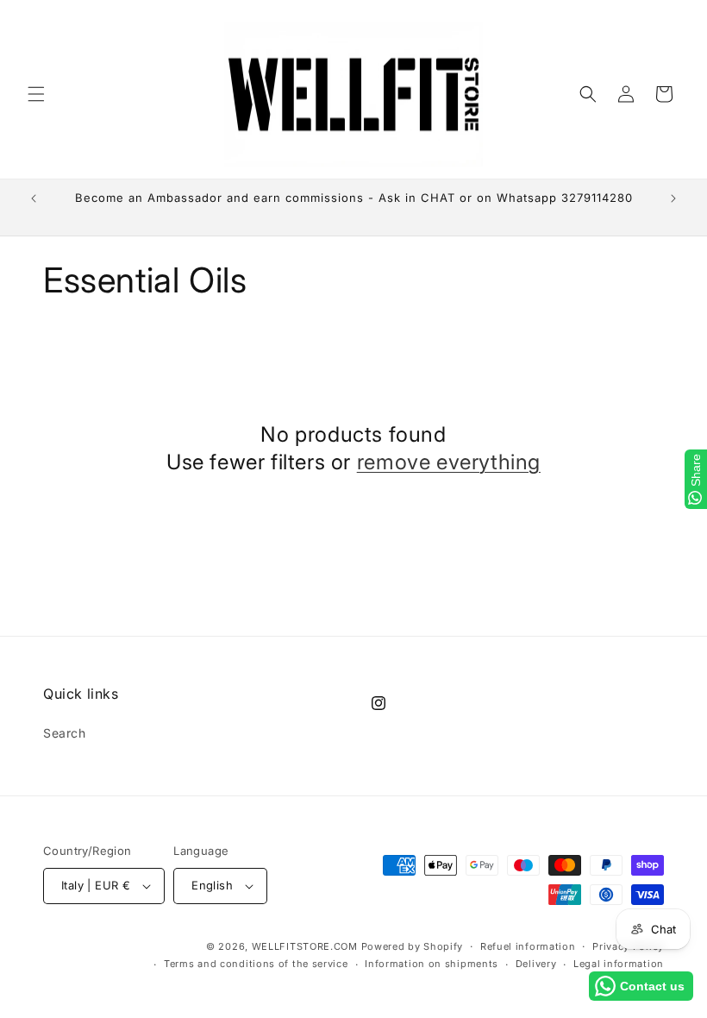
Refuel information (528, 946)
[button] (36, 94)
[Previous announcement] (34, 198)
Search (64, 733)
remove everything (449, 461)
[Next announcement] (673, 198)
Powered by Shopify (412, 946)
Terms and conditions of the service (256, 964)
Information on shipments (431, 964)
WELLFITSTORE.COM (305, 946)
